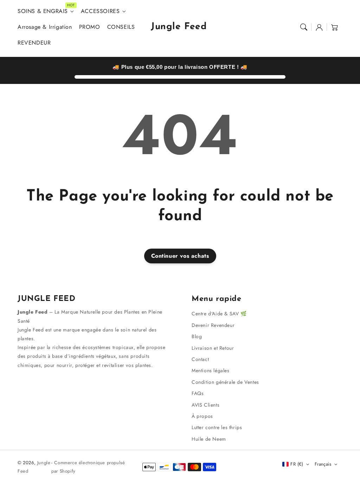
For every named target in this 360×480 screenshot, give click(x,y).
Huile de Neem (209, 438)
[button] (303, 27)
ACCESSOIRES (100, 11)
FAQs (198, 393)
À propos (202, 416)
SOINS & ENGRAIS (43, 11)
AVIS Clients (205, 404)
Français (323, 464)
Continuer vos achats (180, 256)
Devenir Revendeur (213, 325)
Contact (200, 359)
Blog (197, 336)
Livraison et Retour (213, 347)
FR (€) (296, 464)
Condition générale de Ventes (225, 382)
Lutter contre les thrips (217, 427)
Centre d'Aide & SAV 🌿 (219, 313)
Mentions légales (211, 370)
